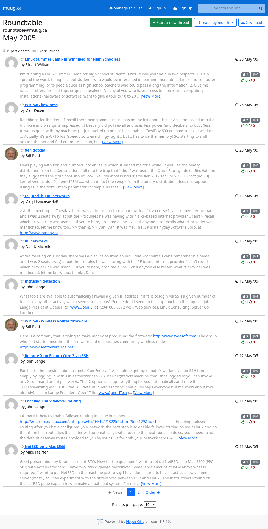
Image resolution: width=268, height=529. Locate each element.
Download (253, 22)
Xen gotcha (34, 150)
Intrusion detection (42, 281)
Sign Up (184, 8)
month (213, 22)
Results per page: (127, 504)
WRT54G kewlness (41, 104)
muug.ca (12, 8)
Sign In (159, 8)
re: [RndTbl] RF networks (47, 195)
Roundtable (22, 22)
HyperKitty (135, 521)
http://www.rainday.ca (39, 232)
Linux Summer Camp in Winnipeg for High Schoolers (72, 59)
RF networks (36, 241)
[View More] (151, 96)
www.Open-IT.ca (84, 307)
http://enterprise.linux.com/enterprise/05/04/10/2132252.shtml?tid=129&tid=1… (89, 421)
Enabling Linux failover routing (52, 400)
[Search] (260, 8)
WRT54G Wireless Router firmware (55, 321)
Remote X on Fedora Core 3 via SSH (56, 355)
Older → (153, 492)
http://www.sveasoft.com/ (175, 335)
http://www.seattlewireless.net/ (47, 346)
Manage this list (127, 8)
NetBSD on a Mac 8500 (44, 446)
